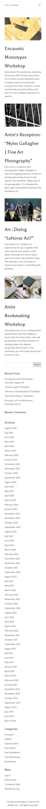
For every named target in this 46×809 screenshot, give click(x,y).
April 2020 (9, 671)
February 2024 (11, 554)
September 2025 (12, 477)
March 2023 (10, 590)
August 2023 (10, 576)
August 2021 (10, 648)
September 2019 (12, 702)
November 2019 (12, 693)
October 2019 (11, 698)
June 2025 (9, 486)
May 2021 (9, 662)
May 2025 (9, 491)
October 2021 (11, 639)
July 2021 (9, 653)
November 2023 (12, 563)
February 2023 (11, 594)
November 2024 (12, 518)
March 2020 (10, 675)
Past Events (10, 748)
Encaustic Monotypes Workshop (16, 57)
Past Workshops (12, 757)
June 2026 (9, 437)
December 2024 (12, 513)
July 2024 (9, 536)
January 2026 (11, 459)
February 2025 (11, 504)
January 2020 (11, 684)
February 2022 (11, 630)
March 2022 (10, 626)
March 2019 (10, 720)
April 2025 (9, 495)
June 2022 (9, 617)
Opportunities (11, 743)
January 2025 (11, 509)
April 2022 (9, 621)
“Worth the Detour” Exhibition (19, 396)
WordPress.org (12, 788)
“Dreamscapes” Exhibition (17, 387)
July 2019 (9, 711)
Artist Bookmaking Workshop (17, 315)
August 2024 (10, 531)
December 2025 (12, 464)
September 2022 (12, 608)
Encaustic (9, 734)
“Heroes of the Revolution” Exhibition (23, 391)
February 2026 (11, 455)
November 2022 (12, 599)
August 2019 (10, 707)
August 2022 (10, 612)
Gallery (8, 739)
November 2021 (12, 635)
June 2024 (9, 540)
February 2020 (11, 680)
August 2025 (10, 482)
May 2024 (9, 545)
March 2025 (10, 500)
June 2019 (9, 716)
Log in (7, 775)
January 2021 (11, 666)
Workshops (10, 761)
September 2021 (12, 644)
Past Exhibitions (12, 752)
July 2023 (9, 581)
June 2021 (9, 657)
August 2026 (10, 428)
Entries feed (10, 779)
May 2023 (9, 585)
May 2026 (9, 441)
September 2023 (12, 572)
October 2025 (11, 473)
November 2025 (12, 468)
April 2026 (9, 446)
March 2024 (10, 549)
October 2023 (11, 567)
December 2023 (12, 558)
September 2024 (12, 527)
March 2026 (10, 450)
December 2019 (12, 689)
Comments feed (12, 784)
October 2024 (11, 522)
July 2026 (9, 432)
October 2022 (11, 603)
